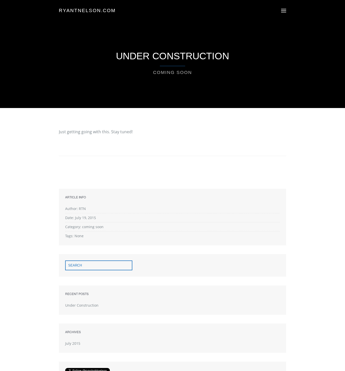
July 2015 (72, 343)
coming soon (172, 72)
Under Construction (81, 305)
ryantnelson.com (87, 10)
